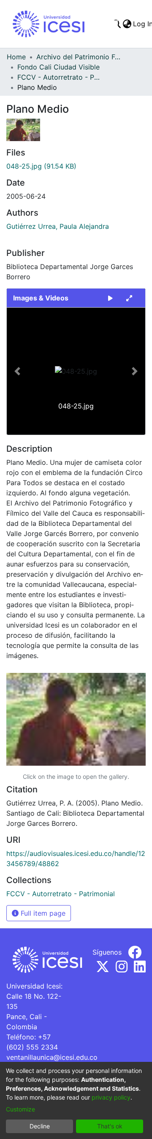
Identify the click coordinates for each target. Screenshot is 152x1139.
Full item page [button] (42, 913)
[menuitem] (127, 24)
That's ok (109, 1126)
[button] (17, 371)
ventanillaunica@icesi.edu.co (52, 1057)
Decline (40, 1126)
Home (16, 57)
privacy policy (111, 1097)
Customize (20, 1109)
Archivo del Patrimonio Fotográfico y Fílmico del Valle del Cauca (78, 57)
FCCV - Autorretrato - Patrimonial (59, 77)
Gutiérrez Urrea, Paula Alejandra (57, 226)
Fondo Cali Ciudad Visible (58, 67)
